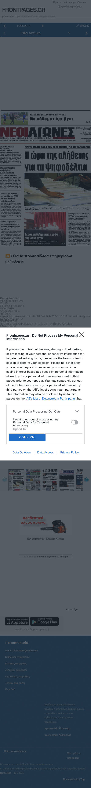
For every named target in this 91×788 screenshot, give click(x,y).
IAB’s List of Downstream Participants (51, 398)
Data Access (45, 452)
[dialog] (45, 394)
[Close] (83, 336)
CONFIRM (27, 437)
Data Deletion (21, 452)
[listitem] (45, 411)
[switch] (74, 422)
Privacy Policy (69, 452)
